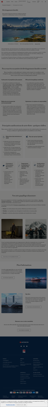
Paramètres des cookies (10, 404)
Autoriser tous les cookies (21, 404)
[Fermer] (46, 401)
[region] (24, 403)
